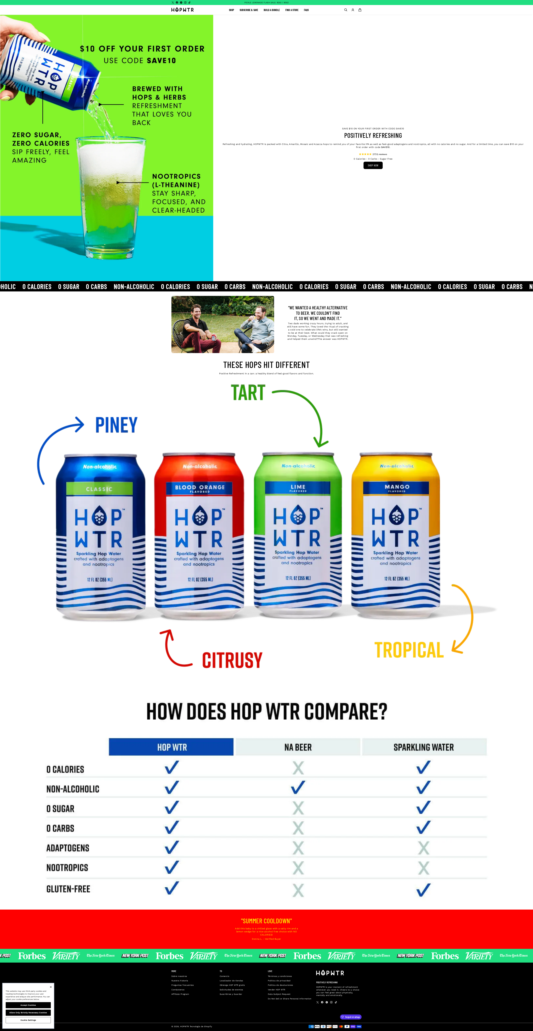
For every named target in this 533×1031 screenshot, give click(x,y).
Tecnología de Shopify (201, 1026)
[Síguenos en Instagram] (185, 2)
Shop (231, 9)
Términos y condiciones (280, 976)
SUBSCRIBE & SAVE (249, 9)
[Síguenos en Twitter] (172, 2)
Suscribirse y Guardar (231, 994)
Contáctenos (177, 990)
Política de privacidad (279, 981)
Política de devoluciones (280, 985)
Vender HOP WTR (276, 990)
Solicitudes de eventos (231, 990)
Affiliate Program (180, 994)
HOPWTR (184, 1026)
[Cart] (360, 10)
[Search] (345, 10)
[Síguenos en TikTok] (189, 2)
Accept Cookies (28, 1005)
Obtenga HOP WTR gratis (232, 985)
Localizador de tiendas (231, 981)
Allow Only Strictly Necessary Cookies (28, 1013)
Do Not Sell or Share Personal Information (289, 999)
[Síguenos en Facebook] (177, 2)
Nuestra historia (179, 981)
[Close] (51, 987)
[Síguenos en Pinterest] (181, 2)
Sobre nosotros (179, 976)
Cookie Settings (28, 1020)
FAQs (306, 9)
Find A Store (292, 9)
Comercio (224, 976)
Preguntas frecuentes (182, 985)
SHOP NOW (373, 165)
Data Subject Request (279, 994)
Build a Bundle (272, 9)
